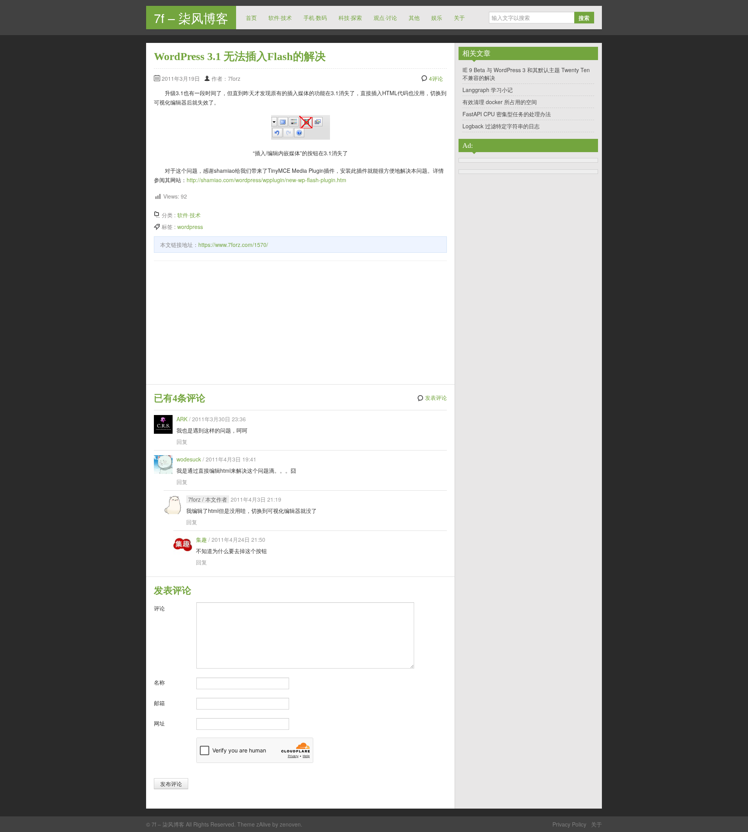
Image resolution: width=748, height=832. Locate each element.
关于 (459, 17)
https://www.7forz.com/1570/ (233, 244)
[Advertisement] (300, 323)
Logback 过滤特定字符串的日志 (501, 126)
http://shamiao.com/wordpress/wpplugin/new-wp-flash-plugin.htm (266, 180)
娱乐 (436, 17)
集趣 (201, 539)
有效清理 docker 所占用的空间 (499, 102)
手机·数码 (315, 17)
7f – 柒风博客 (191, 18)
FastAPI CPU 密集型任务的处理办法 (506, 114)
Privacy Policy (569, 824)
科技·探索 (350, 17)
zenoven (290, 824)
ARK (181, 419)
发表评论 (436, 398)
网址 (159, 723)
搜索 (584, 17)
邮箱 (159, 703)
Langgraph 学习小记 (487, 90)
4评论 (436, 78)
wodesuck (188, 459)
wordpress (190, 227)
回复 (181, 441)
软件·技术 (280, 17)
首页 (251, 17)
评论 (159, 608)
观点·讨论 (385, 17)
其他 (414, 17)
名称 (159, 682)
